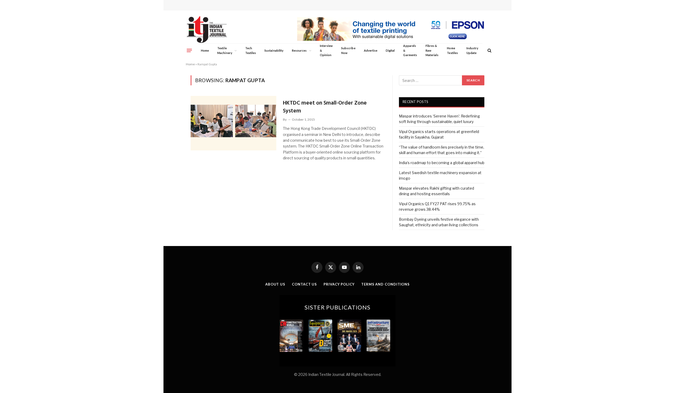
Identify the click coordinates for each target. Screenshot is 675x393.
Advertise (371, 50)
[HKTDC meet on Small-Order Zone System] (233, 123)
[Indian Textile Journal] (207, 29)
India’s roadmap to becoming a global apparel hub (441, 162)
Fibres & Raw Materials (432, 50)
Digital (390, 50)
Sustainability (273, 50)
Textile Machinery (224, 50)
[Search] (488, 50)
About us (275, 284)
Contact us (304, 284)
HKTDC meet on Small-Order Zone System (325, 107)
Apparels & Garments (410, 50)
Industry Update (472, 50)
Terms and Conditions (385, 284)
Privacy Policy (339, 284)
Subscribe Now (348, 50)
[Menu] (189, 50)
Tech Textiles (250, 50)
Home (205, 50)
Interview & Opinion (326, 50)
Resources (299, 50)
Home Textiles (452, 50)
